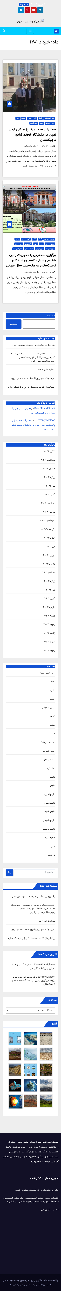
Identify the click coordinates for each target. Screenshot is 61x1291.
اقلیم (34, 239)
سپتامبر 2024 (48, 460)
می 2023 (50, 546)
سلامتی (51, 768)
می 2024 (50, 486)
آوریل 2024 (49, 494)
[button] (4, 31)
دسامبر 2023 (48, 503)
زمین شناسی (50, 123)
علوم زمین (33, 123)
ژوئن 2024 (49, 477)
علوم (41, 123)
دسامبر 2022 (48, 572)
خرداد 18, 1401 (47, 146)
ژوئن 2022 (49, 581)
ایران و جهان (32, 118)
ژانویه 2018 (49, 650)
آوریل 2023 (49, 555)
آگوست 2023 (48, 529)
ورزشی (51, 855)
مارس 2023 (49, 564)
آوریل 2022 (49, 598)
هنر (53, 846)
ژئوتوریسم (49, 759)
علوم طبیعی (39, 249)
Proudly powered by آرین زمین (44, 1280)
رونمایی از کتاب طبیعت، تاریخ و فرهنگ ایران (31, 387)
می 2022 (50, 590)
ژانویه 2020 (49, 642)
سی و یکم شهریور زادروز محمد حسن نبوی (33, 378)
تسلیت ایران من (46, 369)
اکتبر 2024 (49, 451)
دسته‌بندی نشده (46, 742)
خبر (17, 118)
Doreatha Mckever (44, 408)
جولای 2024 (49, 468)
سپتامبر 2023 (47, 520)
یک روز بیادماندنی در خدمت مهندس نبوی (33, 345)
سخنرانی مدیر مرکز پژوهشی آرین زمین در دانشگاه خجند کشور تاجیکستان (32, 134)
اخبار (40, 118)
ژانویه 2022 (49, 624)
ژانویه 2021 (49, 633)
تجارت (51, 716)
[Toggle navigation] (30, 31)
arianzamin (30, 146)
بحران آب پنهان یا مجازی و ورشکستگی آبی (33, 966)
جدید (23, 118)
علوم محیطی (29, 249)
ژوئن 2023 (49, 538)
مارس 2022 (49, 607)
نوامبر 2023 (49, 512)
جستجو (51, 315)
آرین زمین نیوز (49, 118)
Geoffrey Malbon (45, 420)
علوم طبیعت (50, 249)
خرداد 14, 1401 (47, 272)
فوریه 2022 (49, 616)
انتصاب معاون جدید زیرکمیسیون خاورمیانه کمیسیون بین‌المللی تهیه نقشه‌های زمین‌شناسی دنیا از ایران (33, 357)
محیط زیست (17, 249)
